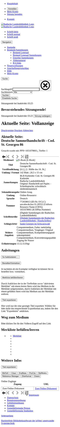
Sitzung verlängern (42, 116)
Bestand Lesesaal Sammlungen (27, 55)
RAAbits (17, 63)
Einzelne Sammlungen (23, 58)
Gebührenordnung (15, 403)
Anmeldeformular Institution (20, 411)
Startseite (11, 47)
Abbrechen (28, 130)
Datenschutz (12, 397)
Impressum (34, 395)
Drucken (18, 130)
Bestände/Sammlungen (17, 50)
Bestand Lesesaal (21, 52)
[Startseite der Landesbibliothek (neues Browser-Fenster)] (17, 25)
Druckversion (7, 130)
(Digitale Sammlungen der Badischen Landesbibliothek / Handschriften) (37, 219)
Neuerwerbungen (15, 65)
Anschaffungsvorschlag (18, 68)
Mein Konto (12, 73)
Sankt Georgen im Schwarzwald (35, 224)
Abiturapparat (19, 60)
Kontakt (10, 405)
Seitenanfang (7, 415)
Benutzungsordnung (16, 400)
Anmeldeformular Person (18, 408)
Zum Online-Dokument (46, 388)
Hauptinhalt (12, 3)
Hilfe (9, 71)
